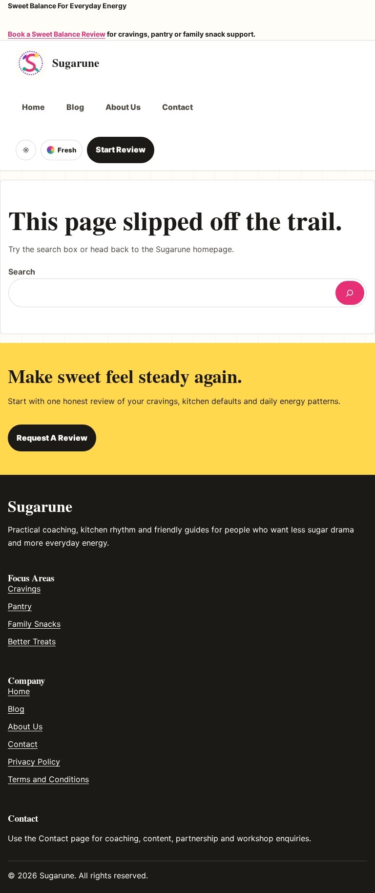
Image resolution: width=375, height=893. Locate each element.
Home (19, 691)
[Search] (349, 293)
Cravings (24, 589)
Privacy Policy (34, 761)
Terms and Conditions (48, 779)
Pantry (20, 606)
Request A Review (52, 438)
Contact (23, 744)
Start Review (121, 149)
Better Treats (32, 641)
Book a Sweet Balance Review (56, 34)
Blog (16, 709)
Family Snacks (34, 624)
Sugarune (75, 62)
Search (21, 271)
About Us (25, 726)
